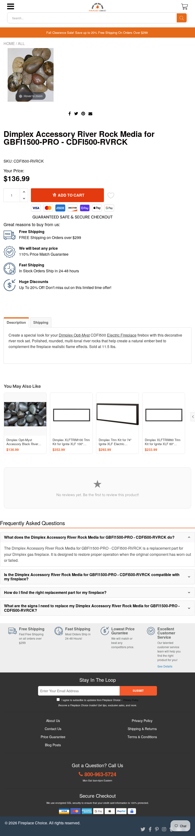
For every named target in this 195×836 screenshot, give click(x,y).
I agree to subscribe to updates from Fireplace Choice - (99, 700)
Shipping (40, 322)
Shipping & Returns (142, 728)
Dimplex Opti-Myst (74, 335)
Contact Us (53, 728)
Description (16, 322)
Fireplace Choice (32, 823)
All (21, 43)
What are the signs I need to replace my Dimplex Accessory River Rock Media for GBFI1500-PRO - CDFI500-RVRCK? (92, 608)
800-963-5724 (100, 774)
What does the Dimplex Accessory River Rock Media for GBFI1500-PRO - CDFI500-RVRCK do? (89, 537)
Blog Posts (53, 744)
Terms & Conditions (142, 736)
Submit (138, 690)
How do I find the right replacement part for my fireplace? (55, 592)
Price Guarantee (53, 736)
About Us (53, 720)
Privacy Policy (130, 700)
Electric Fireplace (121, 335)
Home (9, 43)
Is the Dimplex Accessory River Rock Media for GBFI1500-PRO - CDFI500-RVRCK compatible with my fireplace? (92, 577)
